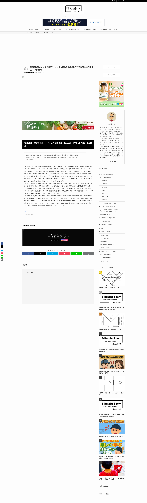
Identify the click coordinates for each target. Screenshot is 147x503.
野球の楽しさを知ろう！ (107, 231)
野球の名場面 (104, 235)
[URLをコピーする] (88, 253)
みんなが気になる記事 (107, 174)
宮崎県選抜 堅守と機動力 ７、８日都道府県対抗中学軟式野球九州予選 (47, 157)
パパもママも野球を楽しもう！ (109, 206)
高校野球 (104, 200)
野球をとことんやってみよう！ (109, 251)
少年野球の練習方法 (106, 258)
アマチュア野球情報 (106, 177)
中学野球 (26, 72)
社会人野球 (105, 196)
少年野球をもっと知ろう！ (108, 218)
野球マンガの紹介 (105, 248)
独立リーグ (105, 193)
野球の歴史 (104, 241)
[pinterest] (119, 1)
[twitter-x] (114, 1)
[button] (28, 253)
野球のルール (104, 261)
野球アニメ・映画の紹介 (107, 244)
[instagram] (117, 1)
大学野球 (104, 184)
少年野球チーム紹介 (106, 224)
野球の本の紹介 (105, 238)
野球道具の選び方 (105, 214)
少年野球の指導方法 (106, 254)
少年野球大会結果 (105, 221)
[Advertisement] (73, 52)
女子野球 (104, 187)
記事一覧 (31, 72)
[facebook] (112, 1)
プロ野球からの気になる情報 (108, 203)
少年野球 (104, 190)
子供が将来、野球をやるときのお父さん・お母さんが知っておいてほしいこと (111, 210)
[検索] (123, 1)
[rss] (121, 1)
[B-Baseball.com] (73, 9)
